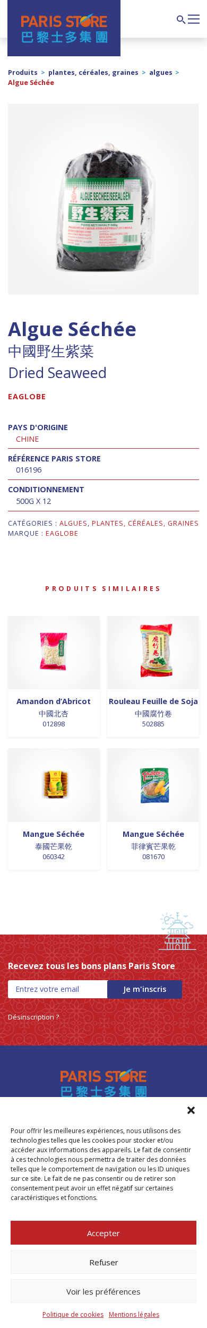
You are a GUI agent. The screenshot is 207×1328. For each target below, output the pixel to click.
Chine (27, 439)
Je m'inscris (144, 989)
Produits (23, 72)
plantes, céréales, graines (93, 72)
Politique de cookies (73, 1314)
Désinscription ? (33, 1017)
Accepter (103, 1233)
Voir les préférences (103, 1291)
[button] (191, 1110)
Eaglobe (27, 396)
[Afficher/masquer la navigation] (194, 18)
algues (160, 72)
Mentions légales (134, 1314)
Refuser (103, 1262)
